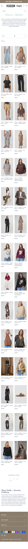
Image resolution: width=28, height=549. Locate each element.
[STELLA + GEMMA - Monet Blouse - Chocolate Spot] (21, 111)
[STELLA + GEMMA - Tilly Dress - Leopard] (21, 139)
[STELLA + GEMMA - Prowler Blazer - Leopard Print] (21, 196)
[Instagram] (4, 535)
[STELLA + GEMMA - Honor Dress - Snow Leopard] (21, 224)
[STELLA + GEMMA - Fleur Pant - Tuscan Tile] (7, 139)
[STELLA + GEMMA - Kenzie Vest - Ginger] (7, 338)
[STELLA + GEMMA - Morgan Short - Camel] (7, 111)
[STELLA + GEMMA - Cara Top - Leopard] (21, 55)
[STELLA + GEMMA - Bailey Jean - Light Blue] (7, 55)
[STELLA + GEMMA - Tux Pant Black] (7, 224)
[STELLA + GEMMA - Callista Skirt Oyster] (7, 281)
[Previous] (2, 1)
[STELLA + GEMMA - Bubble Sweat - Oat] (21, 310)
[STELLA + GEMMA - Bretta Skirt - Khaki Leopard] (7, 366)
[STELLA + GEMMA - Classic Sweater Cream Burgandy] (7, 252)
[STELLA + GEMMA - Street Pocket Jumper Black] (7, 450)
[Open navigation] (3, 5)
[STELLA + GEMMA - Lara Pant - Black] (21, 83)
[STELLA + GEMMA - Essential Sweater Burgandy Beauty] (21, 252)
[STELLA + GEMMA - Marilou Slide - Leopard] (21, 394)
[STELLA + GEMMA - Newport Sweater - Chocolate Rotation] (21, 167)
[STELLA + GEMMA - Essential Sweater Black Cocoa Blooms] (21, 281)
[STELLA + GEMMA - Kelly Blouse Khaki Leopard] (21, 338)
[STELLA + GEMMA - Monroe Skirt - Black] (7, 394)
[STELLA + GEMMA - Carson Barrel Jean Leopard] (21, 422)
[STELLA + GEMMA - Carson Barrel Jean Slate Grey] (7, 422)
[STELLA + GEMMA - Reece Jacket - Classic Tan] (21, 366)
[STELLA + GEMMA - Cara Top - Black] (7, 83)
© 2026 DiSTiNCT (4, 539)
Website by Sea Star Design (15, 539)
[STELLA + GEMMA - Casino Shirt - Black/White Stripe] (7, 167)
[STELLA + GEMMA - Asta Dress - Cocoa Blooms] (7, 310)
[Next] (25, 1)
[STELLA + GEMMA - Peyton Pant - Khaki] (7, 196)
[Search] (25, 11)
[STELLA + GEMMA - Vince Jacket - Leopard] (21, 450)
